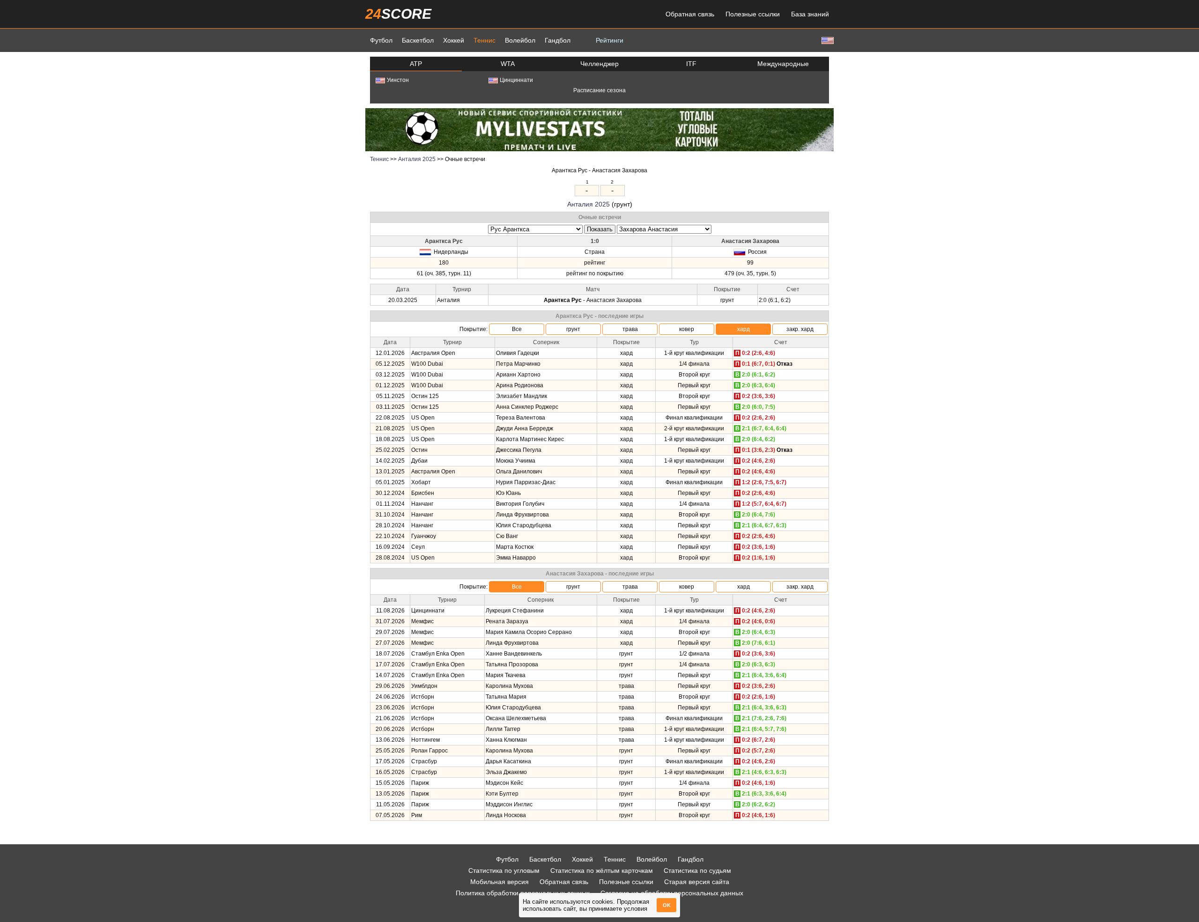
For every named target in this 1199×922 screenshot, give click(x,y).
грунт (573, 329)
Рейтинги (609, 40)
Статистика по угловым (504, 870)
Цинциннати (516, 80)
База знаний (810, 14)
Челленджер (599, 63)
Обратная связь (690, 14)
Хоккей (453, 40)
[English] (827, 40)
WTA (508, 63)
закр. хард (800, 329)
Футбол (381, 40)
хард (743, 329)
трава (630, 329)
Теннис (485, 40)
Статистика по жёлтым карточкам (601, 870)
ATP (416, 63)
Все (517, 329)
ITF (691, 63)
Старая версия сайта (696, 881)
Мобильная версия (499, 881)
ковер (686, 329)
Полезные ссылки (752, 14)
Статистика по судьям (697, 870)
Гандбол (557, 40)
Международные (783, 63)
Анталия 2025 (417, 159)
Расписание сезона (599, 90)
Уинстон (398, 80)
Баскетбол (418, 40)
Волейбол (520, 40)
